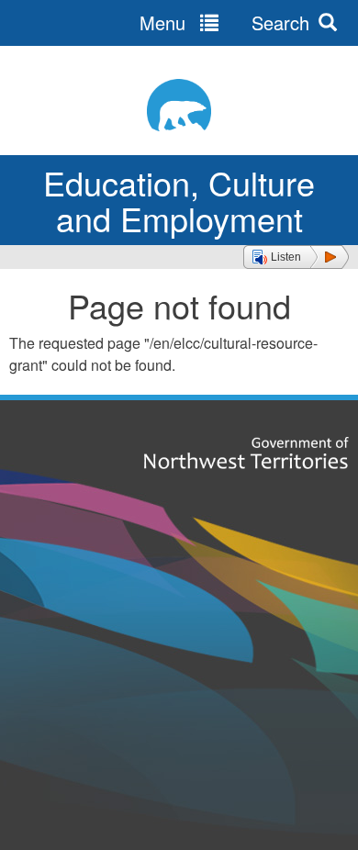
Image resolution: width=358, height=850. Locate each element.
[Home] (179, 105)
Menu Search (224, 22)
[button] (296, 257)
